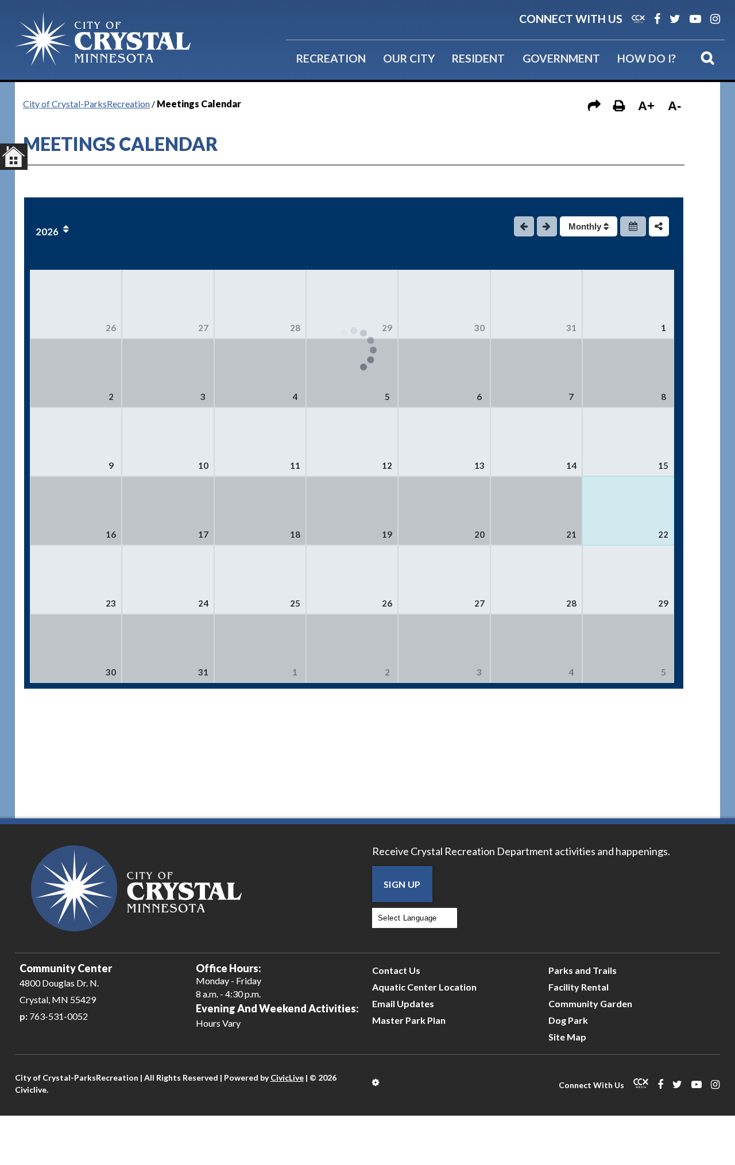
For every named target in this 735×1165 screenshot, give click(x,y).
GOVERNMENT (561, 58)
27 (203, 328)
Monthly (586, 226)
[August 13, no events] (444, 441)
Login (376, 1082)
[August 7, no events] (536, 373)
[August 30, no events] (76, 648)
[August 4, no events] (260, 373)
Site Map (567, 1036)
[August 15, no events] (628, 441)
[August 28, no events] (536, 579)
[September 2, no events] (352, 648)
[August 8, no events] (628, 373)
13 (479, 465)
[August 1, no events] (628, 304)
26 (111, 328)
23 (111, 603)
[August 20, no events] (444, 510)
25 (295, 603)
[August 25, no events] (260, 579)
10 (203, 465)
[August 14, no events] (536, 441)
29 (387, 328)
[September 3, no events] (444, 648)
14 (571, 465)
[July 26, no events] (76, 304)
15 (663, 465)
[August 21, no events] (536, 510)
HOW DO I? (646, 58)
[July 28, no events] (260, 304)
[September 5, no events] (628, 648)
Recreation (331, 58)
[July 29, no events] (352, 304)
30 (479, 328)
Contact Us (396, 970)
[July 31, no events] (536, 304)
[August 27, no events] (444, 579)
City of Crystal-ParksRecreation (86, 103)
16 (111, 534)
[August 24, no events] (168, 579)
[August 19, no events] (352, 510)
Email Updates (403, 1003)
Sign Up (402, 884)
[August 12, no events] (352, 441)
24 (203, 603)
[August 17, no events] (168, 510)
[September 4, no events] (536, 648)
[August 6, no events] (444, 373)
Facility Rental (578, 986)
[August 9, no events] (76, 441)
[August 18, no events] (260, 510)
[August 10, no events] (168, 441)
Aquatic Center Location (424, 986)
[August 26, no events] (352, 579)
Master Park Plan (409, 1020)
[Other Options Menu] (659, 226)
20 (479, 534)
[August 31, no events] (168, 648)
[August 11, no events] (260, 441)
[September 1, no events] (260, 648)
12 (387, 465)
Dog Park (568, 1020)
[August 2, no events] (76, 373)
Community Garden (590, 1003)
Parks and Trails (582, 970)
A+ (646, 106)
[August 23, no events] (76, 579)
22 (663, 534)
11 (295, 465)
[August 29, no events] (628, 579)
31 (571, 328)
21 (571, 534)
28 (295, 328)
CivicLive (287, 1077)
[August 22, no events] (628, 510)
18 (295, 534)
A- (674, 106)
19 (387, 534)
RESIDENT (478, 58)
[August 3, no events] (168, 373)
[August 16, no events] (76, 510)
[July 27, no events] (168, 304)
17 (203, 534)
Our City (409, 58)
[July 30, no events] (444, 304)
